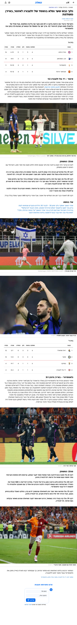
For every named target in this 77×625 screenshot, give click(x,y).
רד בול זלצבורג (62, 577)
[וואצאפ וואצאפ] (9, 2)
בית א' (70, 43)
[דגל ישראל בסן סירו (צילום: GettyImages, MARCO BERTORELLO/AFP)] (38, 245)
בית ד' (70, 341)
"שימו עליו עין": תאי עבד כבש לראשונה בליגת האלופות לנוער (51, 213)
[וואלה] (38, 2)
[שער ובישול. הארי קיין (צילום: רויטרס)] (38, 437)
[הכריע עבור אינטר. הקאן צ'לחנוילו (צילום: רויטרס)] (38, 306)
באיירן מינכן (50, 577)
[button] (67, 2)
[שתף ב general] (6, 3)
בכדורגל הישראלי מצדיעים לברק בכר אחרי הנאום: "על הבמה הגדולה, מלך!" (45, 210)
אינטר (55, 577)
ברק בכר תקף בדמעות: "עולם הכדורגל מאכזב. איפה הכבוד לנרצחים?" (47, 208)
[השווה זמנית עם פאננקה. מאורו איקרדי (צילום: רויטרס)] (38, 536)
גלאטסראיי (44, 577)
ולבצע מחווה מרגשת (52, 87)
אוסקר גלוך (70, 577)
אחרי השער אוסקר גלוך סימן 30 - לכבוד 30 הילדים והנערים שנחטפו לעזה (45, 206)
